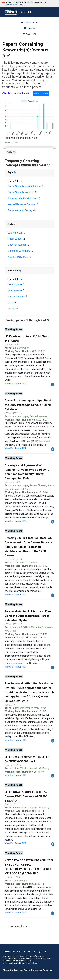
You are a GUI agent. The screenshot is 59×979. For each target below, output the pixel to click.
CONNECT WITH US (12, 952)
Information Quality (11, 956)
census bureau (16, 296)
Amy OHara (10, 630)
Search (11, 152)
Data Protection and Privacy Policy (17, 958)
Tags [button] (20, 171)
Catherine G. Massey (19, 251)
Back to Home (41, 93)
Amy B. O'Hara (22, 627)
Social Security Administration (24, 186)
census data (14, 284)
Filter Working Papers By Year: (21, 138)
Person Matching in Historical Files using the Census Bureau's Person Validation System (28, 616)
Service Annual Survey (20, 210)
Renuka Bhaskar (37, 485)
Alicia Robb (21, 880)
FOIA (49, 958)
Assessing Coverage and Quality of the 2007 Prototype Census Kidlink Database (28, 405)
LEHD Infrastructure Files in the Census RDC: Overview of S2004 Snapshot (26, 796)
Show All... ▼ (15, 181)
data (10, 302)
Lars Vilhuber (15, 232)
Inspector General (10, 961)
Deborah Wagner (17, 245)
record (11, 308)
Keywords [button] (23, 269)
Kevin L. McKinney (18, 257)
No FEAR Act (25, 961)
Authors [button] (12, 224)
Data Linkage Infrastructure (33, 956)
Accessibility (39, 958)
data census (14, 290)
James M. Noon (22, 489)
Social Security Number (20, 192)
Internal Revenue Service (21, 204)
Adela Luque (14, 238)
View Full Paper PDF (15, 383)
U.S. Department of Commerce (16, 963)
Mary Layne (40, 708)
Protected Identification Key (22, 198)
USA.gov (35, 963)
